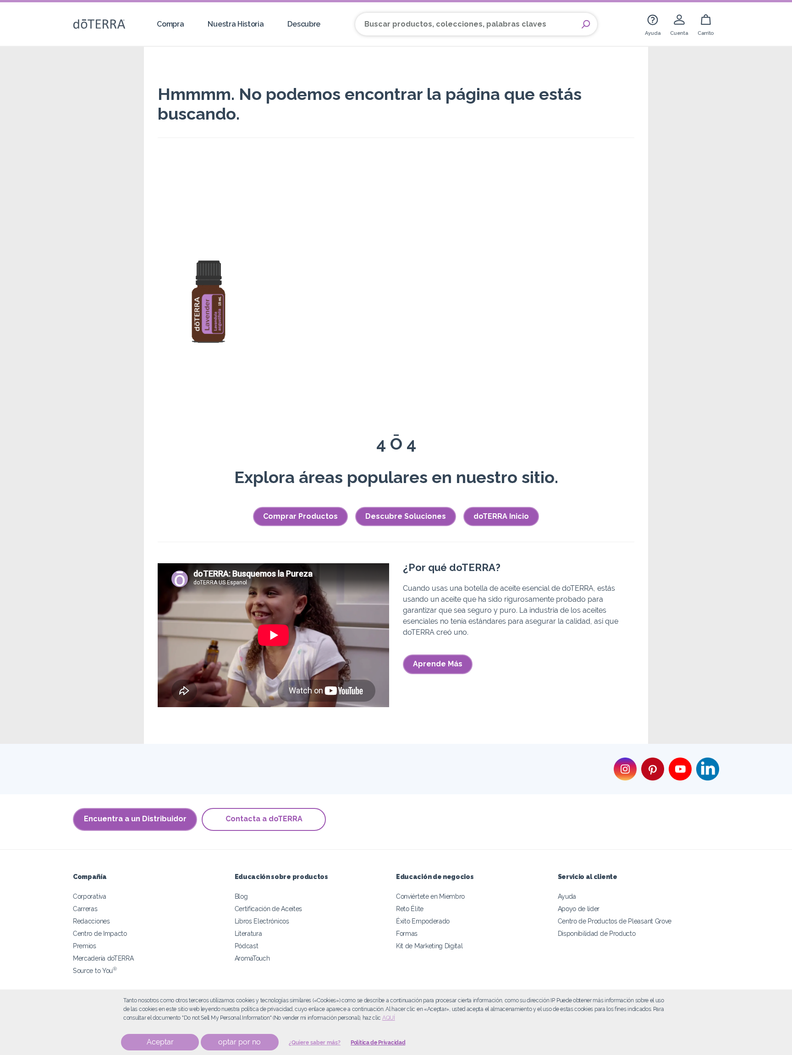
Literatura (248, 933)
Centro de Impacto (100, 933)
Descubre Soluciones (405, 516)
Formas (407, 933)
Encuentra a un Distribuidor (135, 818)
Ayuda (567, 896)
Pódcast (246, 946)
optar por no (239, 1042)
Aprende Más (437, 663)
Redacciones (91, 921)
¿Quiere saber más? (315, 1042)
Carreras (85, 908)
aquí (388, 1018)
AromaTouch (252, 958)
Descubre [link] (303, 24)
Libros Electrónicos (262, 921)
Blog (241, 896)
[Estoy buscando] (585, 24)
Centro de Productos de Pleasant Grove (615, 921)
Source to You (95, 970)
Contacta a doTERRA (264, 818)
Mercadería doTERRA (103, 958)
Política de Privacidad (378, 1042)
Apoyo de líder (579, 908)
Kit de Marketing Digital (429, 946)
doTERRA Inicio (501, 516)
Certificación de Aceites (268, 908)
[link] (653, 24)
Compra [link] (170, 24)
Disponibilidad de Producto (597, 933)
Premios (84, 946)
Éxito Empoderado (423, 921)
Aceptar (160, 1042)
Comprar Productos (300, 516)
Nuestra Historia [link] (236, 24)
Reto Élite (410, 908)
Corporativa (89, 896)
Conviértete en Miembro (430, 896)
